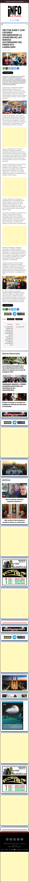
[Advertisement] (14, 442)
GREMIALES (19, 319)
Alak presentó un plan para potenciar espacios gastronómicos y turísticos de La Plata (12, 1)
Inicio (2, 849)
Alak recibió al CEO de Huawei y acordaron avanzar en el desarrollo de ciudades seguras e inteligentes (14, 522)
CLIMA (6, 849)
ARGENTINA (11, 319)
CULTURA (19, 849)
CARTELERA (25, 849)
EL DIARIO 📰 (12, 849)
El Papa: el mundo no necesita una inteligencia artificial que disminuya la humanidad (14, 404)
